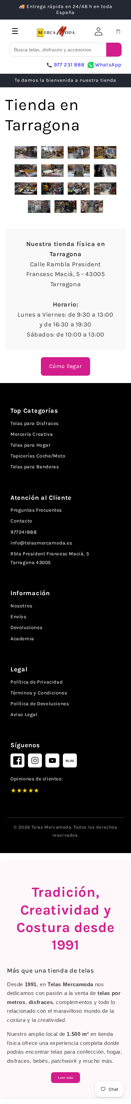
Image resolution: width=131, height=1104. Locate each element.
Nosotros (21, 606)
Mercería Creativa (31, 434)
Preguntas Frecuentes (36, 510)
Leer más (65, 1078)
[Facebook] (17, 760)
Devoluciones (26, 627)
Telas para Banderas (34, 467)
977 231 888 (69, 65)
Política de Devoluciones (39, 704)
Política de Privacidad (36, 682)
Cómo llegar (65, 366)
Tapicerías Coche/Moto (38, 456)
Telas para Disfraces (34, 423)
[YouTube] (52, 760)
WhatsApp (108, 65)
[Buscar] (114, 50)
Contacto (21, 521)
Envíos (18, 617)
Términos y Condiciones (38, 693)
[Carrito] (118, 31)
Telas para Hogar (30, 445)
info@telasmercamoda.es (41, 543)
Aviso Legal (24, 714)
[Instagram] (35, 760)
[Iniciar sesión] (98, 31)
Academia (22, 639)
